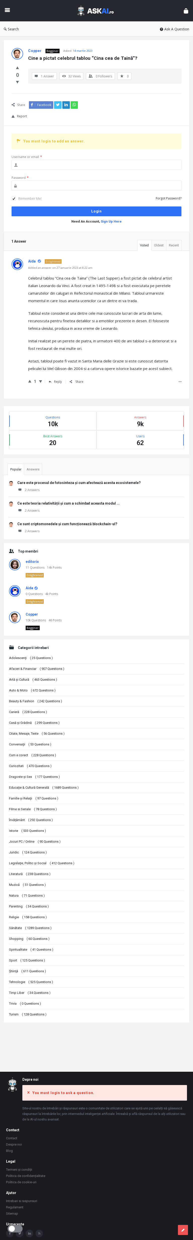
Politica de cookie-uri (21, 1182)
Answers (33, 469)
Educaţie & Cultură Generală (44, 787)
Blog (9, 1151)
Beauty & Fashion (35, 701)
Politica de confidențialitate (25, 1176)
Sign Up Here (111, 221)
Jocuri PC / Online (35, 841)
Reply (58, 382)
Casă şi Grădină (34, 723)
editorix (32, 562)
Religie (28, 917)
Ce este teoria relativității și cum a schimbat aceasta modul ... (68, 503)
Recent (174, 245)
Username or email (27, 157)
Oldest (159, 245)
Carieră (28, 712)
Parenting (29, 906)
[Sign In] (186, 10)
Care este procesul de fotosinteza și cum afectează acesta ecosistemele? (79, 483)
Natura (27, 895)
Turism (27, 1014)
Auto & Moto (32, 690)
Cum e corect (32, 755)
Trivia (25, 1003)
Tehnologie (31, 982)
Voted (144, 245)
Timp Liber (30, 993)
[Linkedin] (29, 1233)
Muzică (27, 885)
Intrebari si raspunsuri (21, 1201)
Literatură (30, 874)
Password (20, 178)
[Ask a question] (183, 1230)
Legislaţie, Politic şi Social (41, 863)
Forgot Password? (168, 198)
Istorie (27, 831)
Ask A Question (176, 29)
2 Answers (32, 490)
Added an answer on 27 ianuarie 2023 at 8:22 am (60, 267)
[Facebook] (10, 1233)
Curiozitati (30, 766)
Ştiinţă (27, 971)
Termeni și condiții (19, 1169)
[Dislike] (17, 81)
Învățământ (31, 820)
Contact (11, 1138)
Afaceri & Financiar (36, 669)
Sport (27, 960)
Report (22, 116)
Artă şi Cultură (33, 679)
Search (13, 29)
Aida (29, 588)
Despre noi (14, 1144)
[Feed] (39, 1233)
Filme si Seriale (33, 809)
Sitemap (12, 1213)
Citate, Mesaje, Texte (37, 733)
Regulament (14, 1207)
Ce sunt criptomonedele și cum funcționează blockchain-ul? (67, 524)
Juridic (28, 852)
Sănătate (30, 928)
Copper (32, 614)
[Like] (17, 67)
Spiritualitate (31, 949)
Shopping (29, 939)
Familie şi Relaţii (33, 798)
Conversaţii (30, 744)
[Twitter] (19, 1233)
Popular (15, 469)
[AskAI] (98, 10)
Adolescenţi (31, 658)
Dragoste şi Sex (34, 777)
